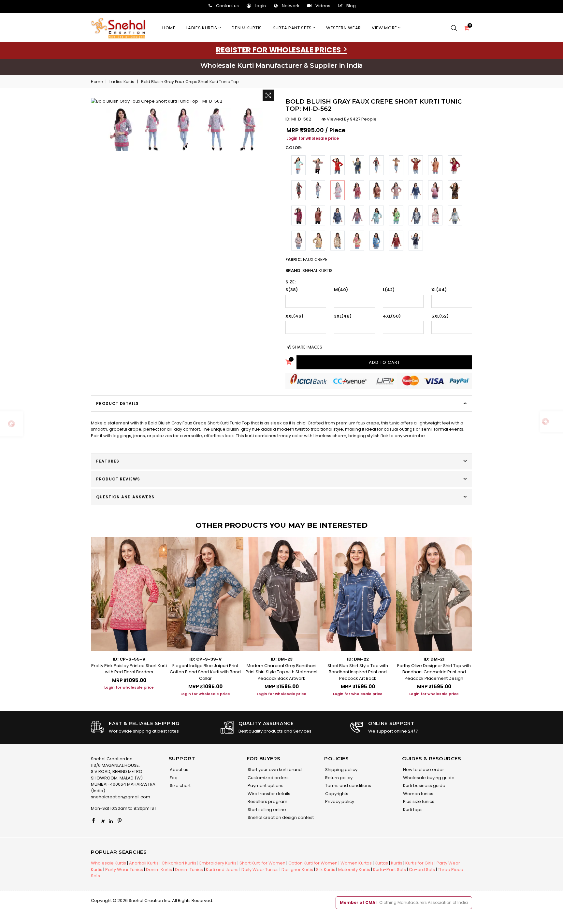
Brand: (309, 270)
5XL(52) (440, 316)
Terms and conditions (347, 785)
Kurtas (381, 863)
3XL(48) (343, 316)
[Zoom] (268, 95)
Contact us (227, 6)
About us (178, 769)
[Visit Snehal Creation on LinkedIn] (111, 821)
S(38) (291, 290)
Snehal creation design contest (280, 817)
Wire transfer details (268, 794)
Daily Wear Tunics (260, 869)
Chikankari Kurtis (179, 863)
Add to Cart (384, 362)
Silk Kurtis (325, 869)
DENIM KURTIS (247, 28)
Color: (293, 148)
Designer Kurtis (297, 869)
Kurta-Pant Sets (389, 869)
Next (479, 611)
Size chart (180, 785)
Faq (173, 778)
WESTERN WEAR (343, 28)
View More (385, 28)
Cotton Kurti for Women (313, 863)
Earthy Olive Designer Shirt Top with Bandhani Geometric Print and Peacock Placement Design (434, 672)
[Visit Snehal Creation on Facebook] (93, 821)
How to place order (423, 769)
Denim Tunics (189, 869)
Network (290, 6)
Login (260, 6)
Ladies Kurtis (121, 81)
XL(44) (439, 290)
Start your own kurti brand (274, 769)
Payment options (265, 785)
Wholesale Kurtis (108, 863)
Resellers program (267, 801)
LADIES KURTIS (202, 28)
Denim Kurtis (159, 869)
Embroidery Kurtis (218, 863)
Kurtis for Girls (419, 863)
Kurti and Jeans (222, 869)
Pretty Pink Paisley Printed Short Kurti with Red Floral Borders (129, 669)
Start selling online (266, 810)
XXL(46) (294, 316)
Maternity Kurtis (354, 869)
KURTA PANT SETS (293, 28)
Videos (322, 6)
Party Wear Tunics (124, 869)
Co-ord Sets (422, 869)
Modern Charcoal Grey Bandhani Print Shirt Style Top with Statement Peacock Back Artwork (282, 672)
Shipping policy (340, 769)
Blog (351, 6)
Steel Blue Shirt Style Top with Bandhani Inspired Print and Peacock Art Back (357, 672)
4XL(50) (392, 316)
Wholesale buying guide (428, 778)
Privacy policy (339, 801)
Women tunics (417, 794)
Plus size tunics (418, 801)
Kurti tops (412, 810)
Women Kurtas (356, 863)
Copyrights (336, 794)
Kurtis (396, 863)
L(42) (389, 290)
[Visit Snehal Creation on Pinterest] (119, 821)
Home (169, 28)
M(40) (341, 290)
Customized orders (268, 778)
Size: (290, 282)
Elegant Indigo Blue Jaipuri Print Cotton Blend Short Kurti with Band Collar (205, 672)
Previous (84, 611)
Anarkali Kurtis (144, 863)
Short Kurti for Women (262, 863)
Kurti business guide (423, 785)
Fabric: (306, 259)
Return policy (338, 778)
